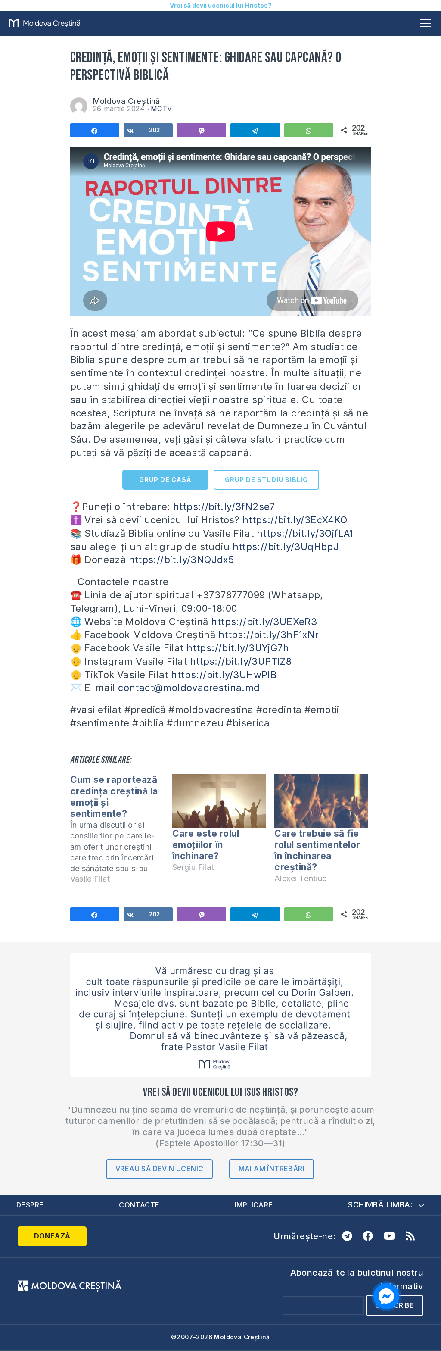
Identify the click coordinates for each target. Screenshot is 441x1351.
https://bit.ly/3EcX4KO (295, 519)
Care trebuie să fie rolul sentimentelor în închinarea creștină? (317, 850)
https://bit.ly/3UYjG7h (237, 648)
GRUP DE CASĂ (165, 479)
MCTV (161, 108)
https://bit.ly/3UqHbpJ (286, 546)
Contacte (139, 1205)
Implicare (254, 1205)
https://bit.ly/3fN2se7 (224, 506)
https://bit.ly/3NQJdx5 (181, 559)
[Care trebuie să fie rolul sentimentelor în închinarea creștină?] (321, 801)
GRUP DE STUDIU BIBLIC (266, 479)
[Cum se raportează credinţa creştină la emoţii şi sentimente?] (121, 833)
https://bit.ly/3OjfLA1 (305, 533)
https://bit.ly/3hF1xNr (268, 634)
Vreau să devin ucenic (159, 1168)
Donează (52, 1236)
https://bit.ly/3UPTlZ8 (241, 661)
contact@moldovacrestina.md (189, 687)
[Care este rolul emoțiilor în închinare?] (219, 801)
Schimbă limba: (380, 1204)
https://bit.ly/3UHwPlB (223, 674)
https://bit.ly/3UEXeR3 (264, 621)
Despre (29, 1205)
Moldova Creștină (126, 101)
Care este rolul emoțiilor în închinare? (205, 844)
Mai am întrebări (271, 1168)
